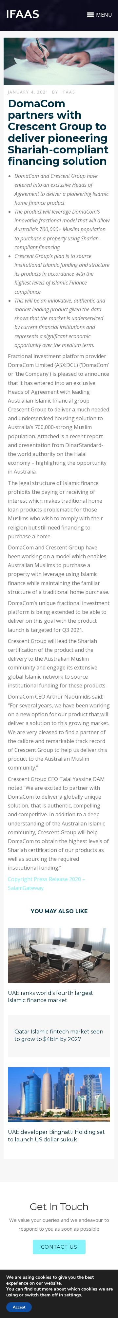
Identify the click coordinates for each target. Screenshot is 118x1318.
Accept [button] (19, 1307)
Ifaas (68, 92)
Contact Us (59, 1247)
